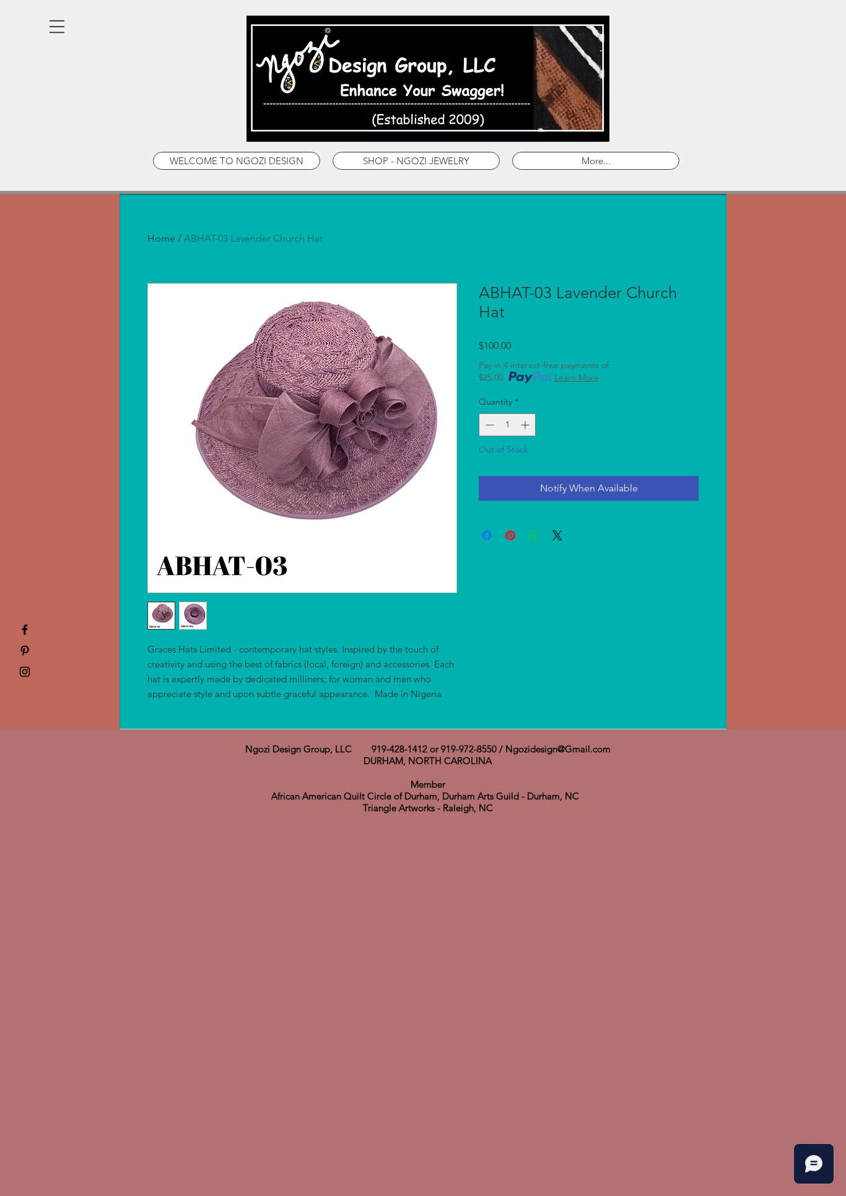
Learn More (576, 377)
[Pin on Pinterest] (510, 535)
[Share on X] (557, 535)
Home (161, 238)
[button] (57, 26)
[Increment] (526, 425)
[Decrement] (488, 425)
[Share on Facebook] (486, 535)
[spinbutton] (507, 425)
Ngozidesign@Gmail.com (558, 749)
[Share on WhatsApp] (533, 535)
